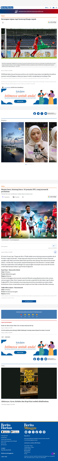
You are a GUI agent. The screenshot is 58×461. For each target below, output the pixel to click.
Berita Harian (27, 450)
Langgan (3, 448)
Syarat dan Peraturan (6, 439)
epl (2, 337)
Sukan (3, 16)
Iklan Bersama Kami (6, 450)
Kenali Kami (4, 437)
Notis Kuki (3, 443)
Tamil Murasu (27, 452)
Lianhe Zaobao (27, 448)
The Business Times (29, 447)
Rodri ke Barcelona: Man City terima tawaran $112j (17, 325)
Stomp (25, 453)
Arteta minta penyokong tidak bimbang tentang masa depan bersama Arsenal (25, 330)
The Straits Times (28, 445)
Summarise (7, 197)
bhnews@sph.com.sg (32, 440)
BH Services (4, 444)
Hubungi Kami (4, 435)
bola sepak (7, 337)
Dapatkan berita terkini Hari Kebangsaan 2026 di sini (31, 11)
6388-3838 (4, 456)
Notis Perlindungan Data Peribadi (9, 441)
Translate (17, 197)
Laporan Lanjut (29, 301)
